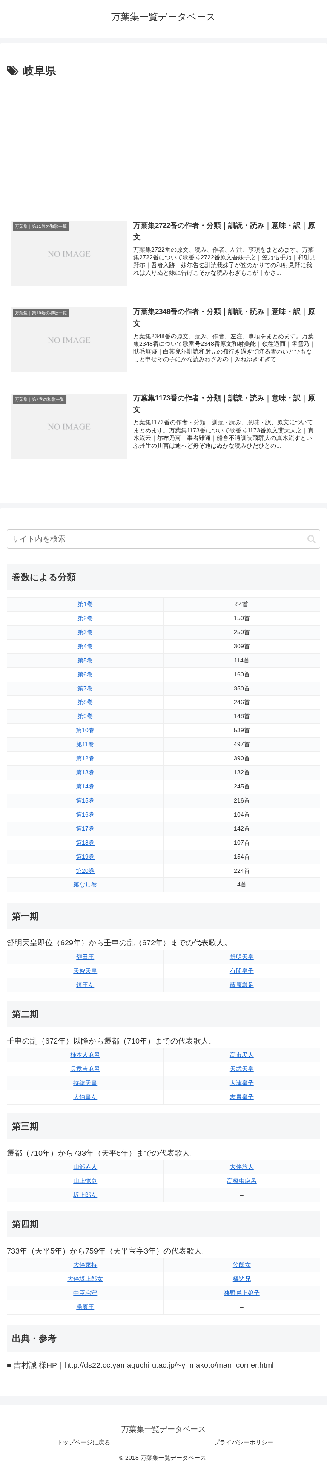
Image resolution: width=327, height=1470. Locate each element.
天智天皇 (85, 970)
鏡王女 (85, 984)
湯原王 (85, 1306)
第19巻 (85, 856)
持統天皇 (85, 1082)
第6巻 (85, 674)
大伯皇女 (85, 1096)
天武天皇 (242, 1068)
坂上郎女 (85, 1194)
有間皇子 (242, 970)
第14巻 (85, 786)
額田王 (85, 956)
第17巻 (85, 828)
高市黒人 (242, 1054)
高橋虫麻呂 (242, 1180)
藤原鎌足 (242, 984)
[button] (311, 539)
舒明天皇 (242, 956)
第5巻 (85, 660)
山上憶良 (85, 1180)
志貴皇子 (242, 1096)
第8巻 (85, 702)
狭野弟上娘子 (242, 1292)
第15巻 (85, 800)
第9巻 (85, 716)
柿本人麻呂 (85, 1054)
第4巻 (85, 646)
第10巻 (85, 730)
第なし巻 (85, 884)
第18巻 (85, 842)
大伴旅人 (242, 1166)
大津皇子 (242, 1082)
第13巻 (85, 772)
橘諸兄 (242, 1278)
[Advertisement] (163, 144)
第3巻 (85, 632)
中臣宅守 (85, 1292)
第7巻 (85, 688)
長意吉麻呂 (85, 1068)
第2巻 (85, 618)
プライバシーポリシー (243, 1442)
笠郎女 (242, 1264)
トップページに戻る (83, 1442)
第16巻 (85, 814)
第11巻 (85, 744)
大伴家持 (85, 1264)
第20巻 (85, 870)
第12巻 (85, 758)
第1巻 (85, 604)
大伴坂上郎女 (85, 1278)
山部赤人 (85, 1166)
